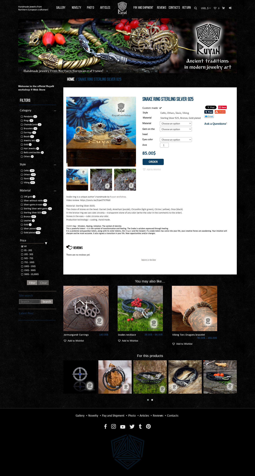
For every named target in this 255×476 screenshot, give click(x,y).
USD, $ (205, 8)
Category (25, 110)
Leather (27, 220)
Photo (90, 8)
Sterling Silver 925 (169, 118)
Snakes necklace (127, 334)
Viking (26, 182)
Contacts (174, 8)
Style (23, 164)
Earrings (27, 132)
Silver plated (29, 228)
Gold (26, 144)
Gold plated (195, 118)
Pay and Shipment (143, 8)
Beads (26, 136)
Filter (32, 283)
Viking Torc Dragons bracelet (188, 334)
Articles (105, 8)
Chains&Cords (30, 124)
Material (146, 123)
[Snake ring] (125, 180)
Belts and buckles (32, 152)
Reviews (161, 8)
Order (153, 162)
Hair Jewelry (29, 148)
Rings (26, 120)
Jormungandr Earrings (76, 334)
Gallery (60, 8)
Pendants (28, 116)
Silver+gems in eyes (33, 204)
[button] (148, 400)
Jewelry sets (29, 140)
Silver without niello (33, 200)
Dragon (128, 231)
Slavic (26, 178)
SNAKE (69, 226)
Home (70, 79)
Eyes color (147, 139)
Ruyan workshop (118, 196)
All (25, 246)
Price (23, 240)
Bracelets (28, 128)
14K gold (28, 196)
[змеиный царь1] (77, 180)
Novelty (76, 8)
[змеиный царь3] (101, 180)
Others (27, 156)
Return (186, 8)
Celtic (26, 170)
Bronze (184, 118)
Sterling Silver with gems (35, 208)
